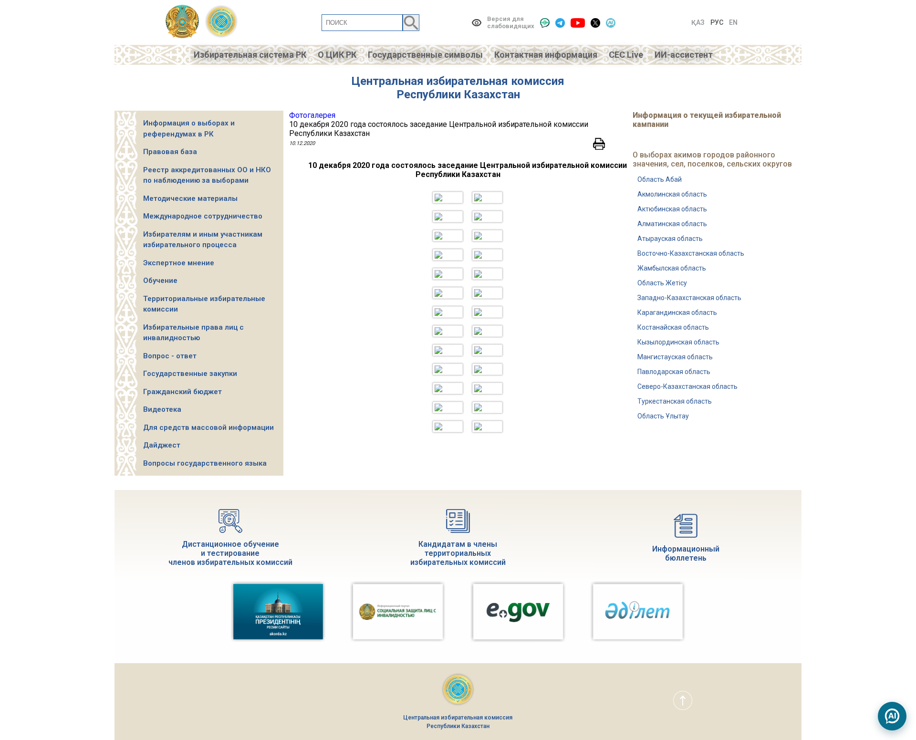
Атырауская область (670, 238)
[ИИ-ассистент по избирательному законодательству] (892, 716)
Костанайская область (673, 327)
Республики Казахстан (458, 94)
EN (733, 22)
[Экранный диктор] (545, 23)
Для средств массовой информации (208, 427)
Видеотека (162, 409)
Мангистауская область (675, 357)
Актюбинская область (672, 209)
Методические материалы (190, 198)
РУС (716, 22)
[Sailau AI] (610, 23)
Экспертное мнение (178, 263)
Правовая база (170, 151)
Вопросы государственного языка (205, 463)
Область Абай (659, 179)
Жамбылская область (671, 268)
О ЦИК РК (337, 55)
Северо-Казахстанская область (687, 386)
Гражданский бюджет (182, 391)
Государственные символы (425, 55)
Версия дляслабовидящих (510, 22)
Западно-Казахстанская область (689, 298)
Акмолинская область (672, 194)
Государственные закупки (190, 373)
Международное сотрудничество (202, 216)
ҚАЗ (698, 22)
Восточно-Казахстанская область (690, 253)
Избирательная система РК (250, 55)
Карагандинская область (677, 312)
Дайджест (161, 445)
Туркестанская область (674, 401)
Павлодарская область (673, 371)
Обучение (160, 280)
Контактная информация (545, 55)
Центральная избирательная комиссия (458, 81)
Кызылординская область (678, 342)
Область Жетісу (662, 283)
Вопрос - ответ (170, 356)
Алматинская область (672, 224)
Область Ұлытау (663, 416)
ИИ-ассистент (684, 55)
